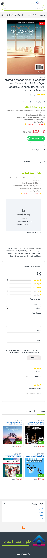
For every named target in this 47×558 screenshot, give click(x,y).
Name (38, 330)
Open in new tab (23, 224)
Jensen (38, 253)
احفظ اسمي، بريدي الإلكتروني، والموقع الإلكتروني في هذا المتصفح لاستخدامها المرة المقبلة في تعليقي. (22, 351)
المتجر (41, 509)
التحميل (40, 515)
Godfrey (32, 253)
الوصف (42, 162)
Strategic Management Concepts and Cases (25, 256)
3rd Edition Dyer (11, 251)
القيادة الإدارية (31, 15)
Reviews (26, 162)
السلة (41, 519)
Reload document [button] (24, 221)
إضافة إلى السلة (22, 554)
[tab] (42, 163)
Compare (26, 102)
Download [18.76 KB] (34, 232)
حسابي (41, 512)
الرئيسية (42, 15)
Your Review (36, 313)
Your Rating (37, 304)
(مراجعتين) (33, 95)
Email (38, 340)
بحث (5, 7)
